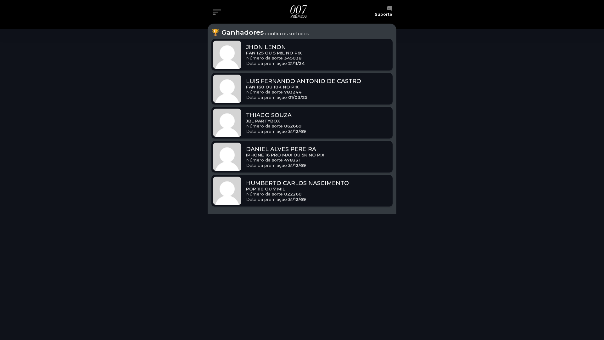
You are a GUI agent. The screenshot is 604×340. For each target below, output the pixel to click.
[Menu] (218, 12)
